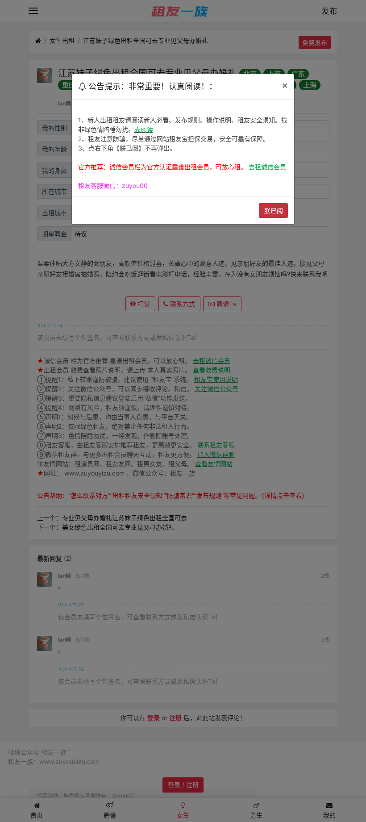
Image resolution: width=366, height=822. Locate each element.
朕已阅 (273, 210)
